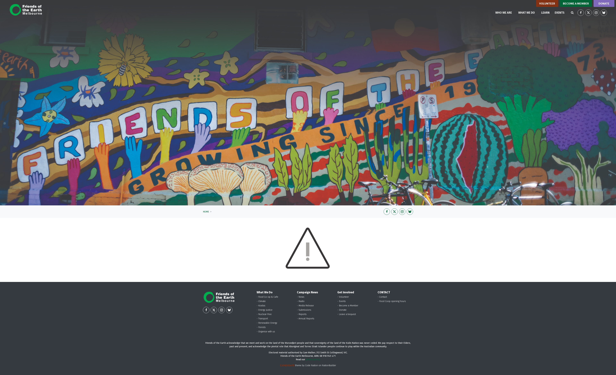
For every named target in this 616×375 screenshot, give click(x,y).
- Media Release (305, 305)
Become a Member (576, 3)
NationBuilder (329, 365)
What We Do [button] (526, 12)
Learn (545, 12)
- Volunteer (343, 297)
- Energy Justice (264, 310)
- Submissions (304, 310)
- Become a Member (347, 305)
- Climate (261, 301)
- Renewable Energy (267, 323)
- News (300, 297)
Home (206, 211)
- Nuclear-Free (264, 314)
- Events (341, 301)
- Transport (262, 318)
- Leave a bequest (346, 314)
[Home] (26, 10)
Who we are (503, 12)
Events (560, 12)
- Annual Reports (305, 318)
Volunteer (547, 3)
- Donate (341, 310)
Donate (604, 3)
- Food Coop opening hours (392, 301)
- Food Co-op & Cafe (267, 297)
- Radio (300, 301)
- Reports (302, 314)
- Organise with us (266, 331)
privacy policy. (313, 359)
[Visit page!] (581, 12)
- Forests (261, 327)
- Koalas (261, 305)
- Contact (382, 297)
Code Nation (311, 365)
